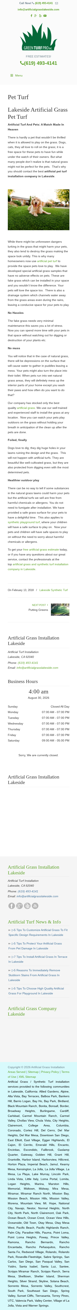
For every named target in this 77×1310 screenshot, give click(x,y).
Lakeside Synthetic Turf (53, 590)
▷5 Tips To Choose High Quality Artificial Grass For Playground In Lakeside (36, 991)
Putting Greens (38, 609)
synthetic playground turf (24, 522)
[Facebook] (31, 15)
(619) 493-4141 (44, 3)
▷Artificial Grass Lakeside (38, 37)
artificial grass (26, 407)
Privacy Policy (50, 1071)
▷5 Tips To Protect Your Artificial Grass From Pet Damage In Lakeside (35, 946)
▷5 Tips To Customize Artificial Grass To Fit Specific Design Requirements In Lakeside (38, 932)
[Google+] (36, 15)
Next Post (39, 605)
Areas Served (16, 1071)
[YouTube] (45, 15)
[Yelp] (40, 15)
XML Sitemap (27, 1076)
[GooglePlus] (19, 908)
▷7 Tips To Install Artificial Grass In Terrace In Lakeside (37, 959)
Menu (19, 75)
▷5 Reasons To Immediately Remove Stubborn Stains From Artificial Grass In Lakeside (34, 975)
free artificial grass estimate (41, 549)
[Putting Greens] (60, 615)
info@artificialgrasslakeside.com (38, 9)
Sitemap (33, 1071)
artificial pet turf (47, 261)
